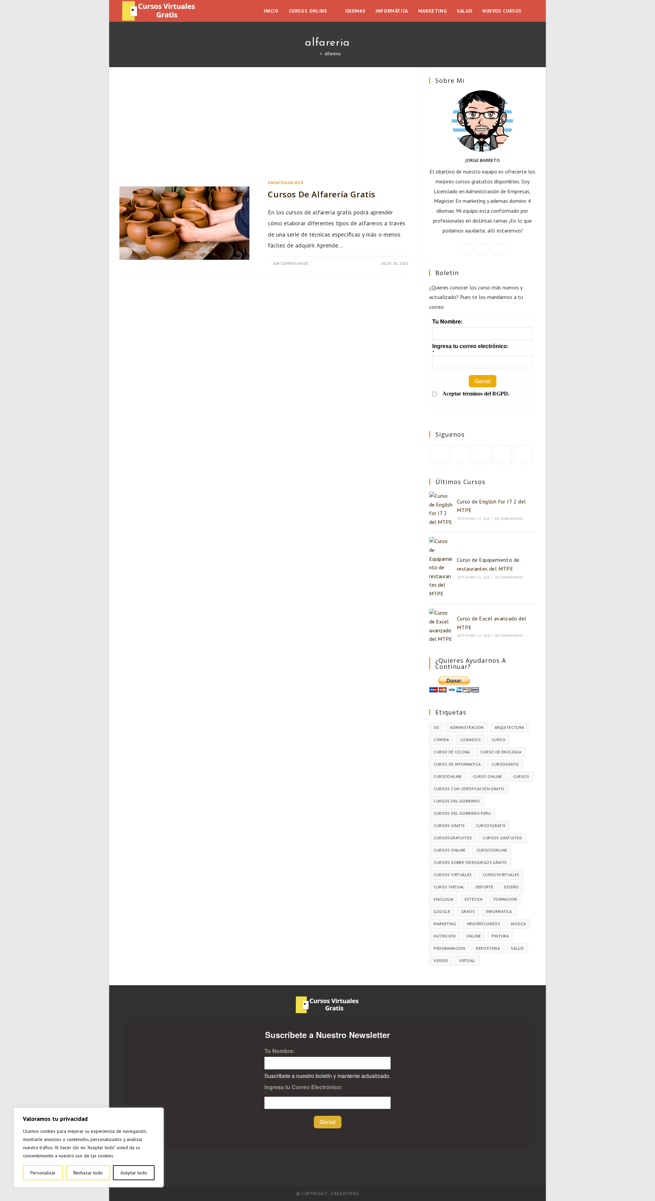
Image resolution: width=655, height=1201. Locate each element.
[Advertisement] (263, 128)
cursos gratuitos (502, 837)
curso (498, 739)
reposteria (488, 948)
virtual (467, 960)
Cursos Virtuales (452, 874)
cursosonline (492, 850)
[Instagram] (498, 249)
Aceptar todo (133, 1173)
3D (436, 727)
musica (518, 923)
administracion (467, 727)
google (442, 911)
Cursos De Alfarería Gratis (322, 194)
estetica (474, 899)
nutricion (444, 936)
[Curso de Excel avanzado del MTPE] (440, 626)
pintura (500, 936)
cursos (521, 776)
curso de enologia (500, 751)
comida (441, 739)
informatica (499, 911)
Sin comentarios (291, 263)
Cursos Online (449, 850)
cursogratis (505, 764)
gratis (468, 911)
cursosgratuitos (453, 837)
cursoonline (448, 776)
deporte (484, 886)
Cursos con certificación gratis (469, 788)
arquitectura (509, 727)
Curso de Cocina (451, 751)
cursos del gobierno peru (462, 813)
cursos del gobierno (457, 801)
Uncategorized (285, 182)
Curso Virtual (449, 886)
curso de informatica (457, 764)
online (473, 936)
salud (517, 948)
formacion (505, 899)
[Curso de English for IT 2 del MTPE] (440, 509)
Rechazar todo (88, 1173)
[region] (89, 1147)
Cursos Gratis (449, 825)
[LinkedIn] (502, 454)
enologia (443, 899)
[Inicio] (316, 54)
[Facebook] (482, 249)
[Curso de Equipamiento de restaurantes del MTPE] (440, 567)
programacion (449, 948)
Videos (441, 960)
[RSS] (522, 454)
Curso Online (487, 776)
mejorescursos (483, 923)
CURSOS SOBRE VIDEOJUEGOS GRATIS (470, 862)
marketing (445, 923)
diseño (511, 886)
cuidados (470, 739)
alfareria (332, 54)
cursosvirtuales (501, 874)
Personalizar (43, 1173)
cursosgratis (491, 825)
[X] (467, 249)
